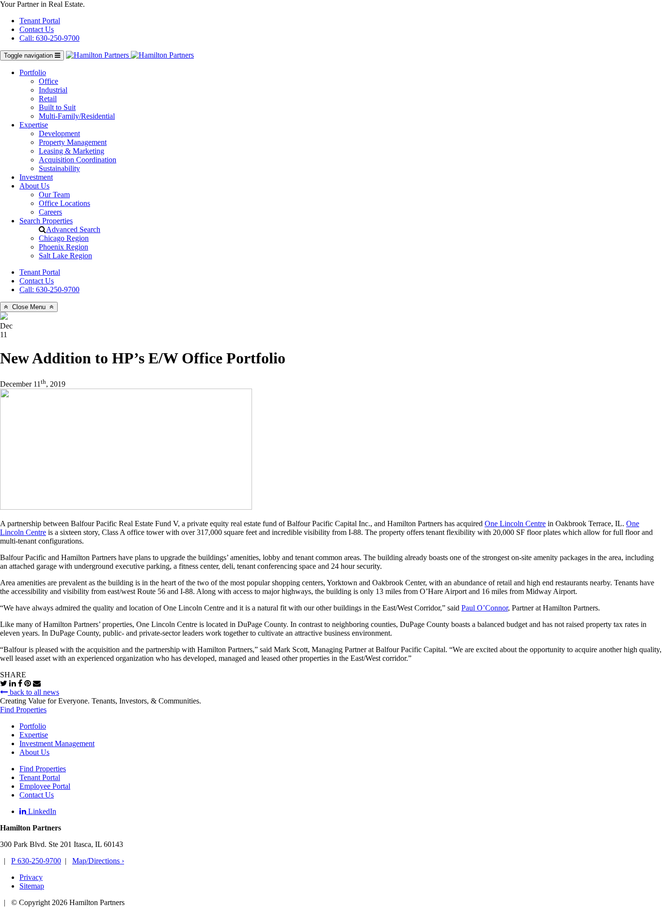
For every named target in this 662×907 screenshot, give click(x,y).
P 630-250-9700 (36, 861)
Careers (50, 212)
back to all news (33, 692)
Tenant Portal (39, 20)
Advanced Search (73, 229)
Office (48, 81)
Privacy (31, 877)
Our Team (54, 194)
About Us (34, 186)
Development (59, 133)
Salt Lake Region (65, 255)
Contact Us (36, 29)
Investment (36, 177)
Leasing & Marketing (71, 151)
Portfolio (32, 72)
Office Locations (64, 203)
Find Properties (23, 709)
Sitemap (31, 886)
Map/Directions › (98, 861)
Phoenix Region (63, 247)
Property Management (73, 142)
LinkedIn (41, 811)
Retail (48, 98)
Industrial (53, 90)
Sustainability (59, 168)
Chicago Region (64, 238)
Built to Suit (57, 107)
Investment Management (57, 743)
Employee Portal (44, 786)
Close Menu (28, 307)
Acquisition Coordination (77, 160)
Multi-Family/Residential (77, 116)
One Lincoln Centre (515, 523)
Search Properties (46, 221)
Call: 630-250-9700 (49, 38)
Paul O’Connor (484, 608)
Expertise (33, 125)
